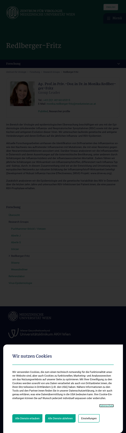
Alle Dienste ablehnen (60, 418)
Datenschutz (106, 405)
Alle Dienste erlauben (27, 418)
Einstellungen (89, 418)
